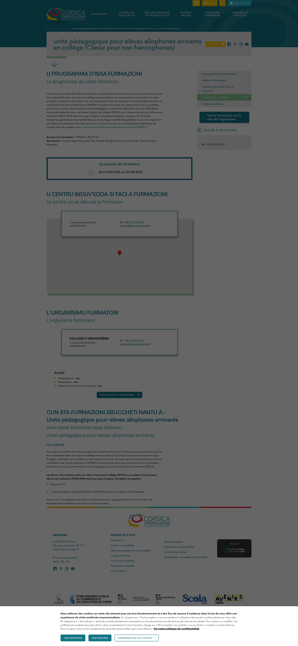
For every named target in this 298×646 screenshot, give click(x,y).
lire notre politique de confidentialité (176, 629)
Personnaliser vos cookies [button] (135, 638)
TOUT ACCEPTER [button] (73, 638)
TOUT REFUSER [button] (100, 638)
